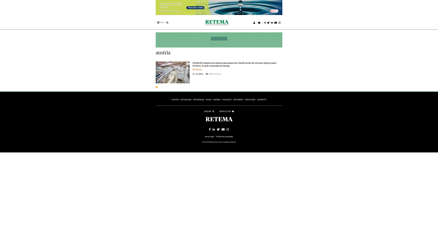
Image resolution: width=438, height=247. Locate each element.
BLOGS (209, 100)
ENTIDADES (238, 100)
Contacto (261, 100)
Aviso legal (209, 137)
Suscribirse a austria (157, 87)
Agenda (216, 100)
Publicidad (250, 100)
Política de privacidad (224, 137)
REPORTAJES (198, 100)
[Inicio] (217, 22)
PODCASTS (227, 100)
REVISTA (175, 100)
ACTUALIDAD (186, 100)
